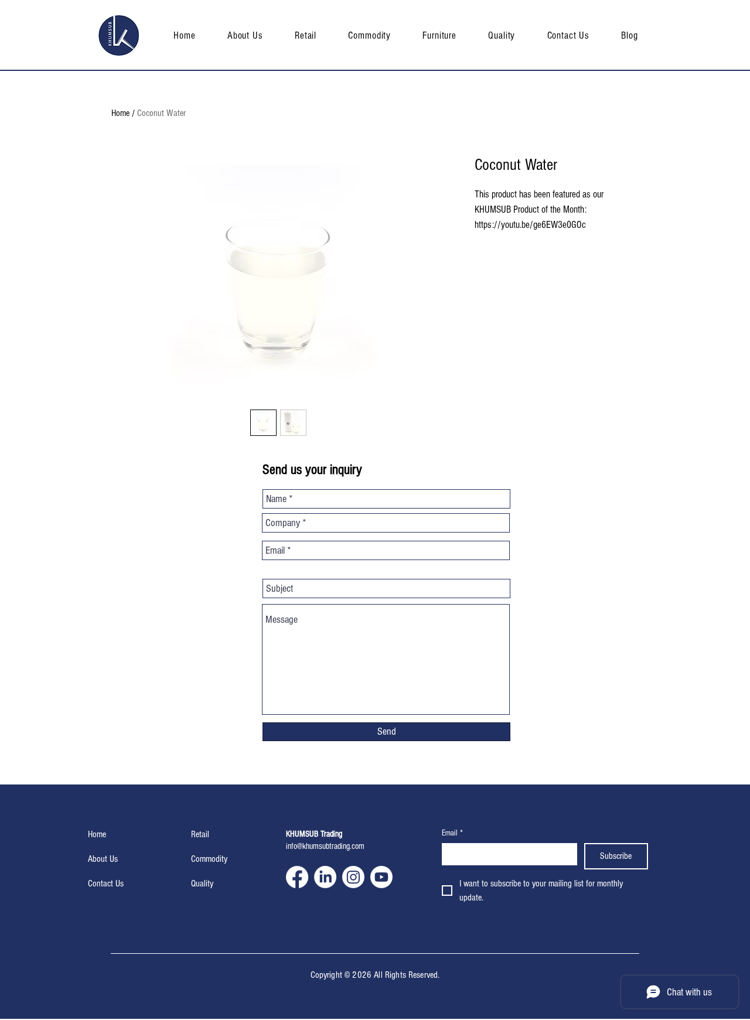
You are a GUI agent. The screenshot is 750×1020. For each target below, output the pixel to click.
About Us (103, 859)
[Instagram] (353, 877)
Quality (202, 883)
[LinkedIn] (325, 877)
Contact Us (106, 883)
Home (120, 113)
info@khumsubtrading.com (325, 846)
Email (452, 833)
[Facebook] (297, 877)
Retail (200, 834)
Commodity (209, 859)
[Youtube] (381, 877)
